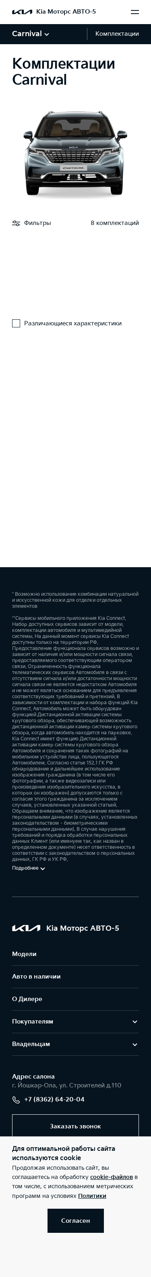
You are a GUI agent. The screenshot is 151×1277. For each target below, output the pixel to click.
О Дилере (27, 999)
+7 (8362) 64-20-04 (54, 1099)
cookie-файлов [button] (111, 1177)
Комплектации (117, 34)
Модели (24, 954)
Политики (92, 1196)
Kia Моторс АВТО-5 (66, 12)
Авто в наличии (36, 977)
